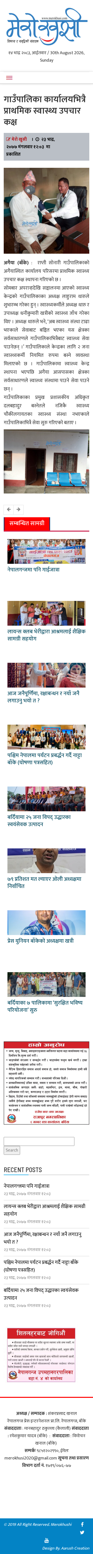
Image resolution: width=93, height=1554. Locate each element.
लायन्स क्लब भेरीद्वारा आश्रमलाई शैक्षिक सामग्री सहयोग (46, 635)
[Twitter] (82, 1532)
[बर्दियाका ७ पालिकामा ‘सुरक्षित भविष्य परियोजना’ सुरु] (46, 984)
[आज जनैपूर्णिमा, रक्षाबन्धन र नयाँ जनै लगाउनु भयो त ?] (46, 675)
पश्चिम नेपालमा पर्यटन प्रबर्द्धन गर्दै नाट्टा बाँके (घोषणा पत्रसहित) (44, 759)
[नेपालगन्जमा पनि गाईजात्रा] (46, 551)
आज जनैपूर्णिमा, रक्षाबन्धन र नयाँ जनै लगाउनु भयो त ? (43, 697)
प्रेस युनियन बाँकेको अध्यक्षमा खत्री (40, 941)
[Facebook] (82, 1524)
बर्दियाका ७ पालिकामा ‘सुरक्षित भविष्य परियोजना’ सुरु (45, 1006)
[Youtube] (46, 1540)
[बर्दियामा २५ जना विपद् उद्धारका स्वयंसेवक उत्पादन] (46, 798)
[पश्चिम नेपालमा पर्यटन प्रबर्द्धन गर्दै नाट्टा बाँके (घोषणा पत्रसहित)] (46, 736)
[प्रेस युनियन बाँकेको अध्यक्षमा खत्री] (46, 922)
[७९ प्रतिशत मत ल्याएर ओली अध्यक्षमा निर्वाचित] (46, 860)
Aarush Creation (75, 1548)
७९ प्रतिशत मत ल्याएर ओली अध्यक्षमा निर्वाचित (44, 883)
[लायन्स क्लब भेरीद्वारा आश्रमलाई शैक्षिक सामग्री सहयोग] (46, 613)
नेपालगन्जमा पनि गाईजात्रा (33, 569)
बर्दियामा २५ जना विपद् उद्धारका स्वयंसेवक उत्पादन (39, 821)
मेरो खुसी (19, 139)
